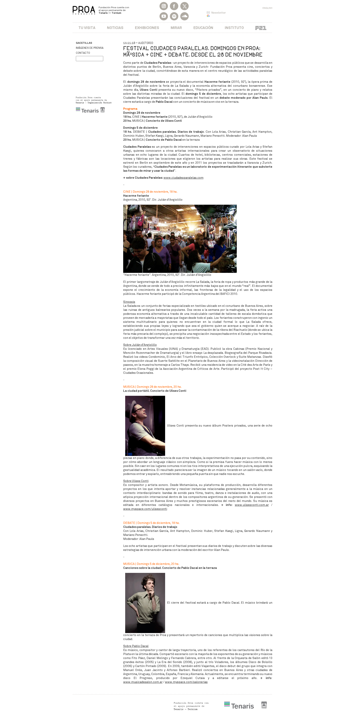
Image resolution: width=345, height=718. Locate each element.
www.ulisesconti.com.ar (252, 505)
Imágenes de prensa (89, 48)
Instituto (234, 27)
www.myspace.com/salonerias (186, 682)
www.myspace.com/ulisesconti (145, 509)
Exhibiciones (147, 27)
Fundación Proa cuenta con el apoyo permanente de (114, 10)
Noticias (115, 27)
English (267, 8)
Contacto (83, 53)
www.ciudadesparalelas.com (183, 178)
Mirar (176, 27)
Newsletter (218, 12)
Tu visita (86, 27)
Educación (203, 27)
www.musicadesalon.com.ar (143, 682)
